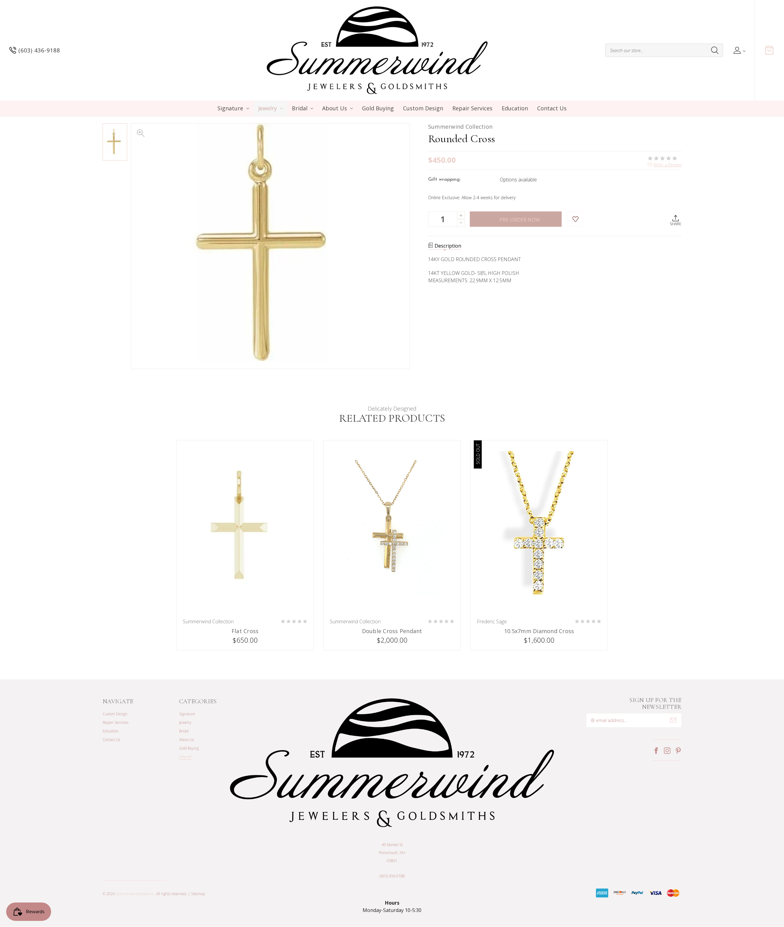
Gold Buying (378, 108)
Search (714, 50)
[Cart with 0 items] (769, 50)
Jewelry (267, 108)
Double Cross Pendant (392, 631)
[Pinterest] (678, 750)
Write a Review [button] (667, 165)
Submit (673, 720)
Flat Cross (245, 631)
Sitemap (198, 893)
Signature (230, 108)
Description (448, 245)
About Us (334, 108)
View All (185, 756)
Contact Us (552, 108)
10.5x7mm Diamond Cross (539, 631)
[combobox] (664, 50)
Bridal (299, 108)
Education (515, 108)
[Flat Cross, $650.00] (245, 527)
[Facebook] (656, 750)
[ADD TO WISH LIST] (575, 219)
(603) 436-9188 (392, 876)
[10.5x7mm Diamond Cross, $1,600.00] (539, 527)
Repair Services (472, 108)
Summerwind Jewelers (134, 893)
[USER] (738, 50)
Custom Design (423, 108)
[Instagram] (667, 750)
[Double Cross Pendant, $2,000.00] (392, 527)
